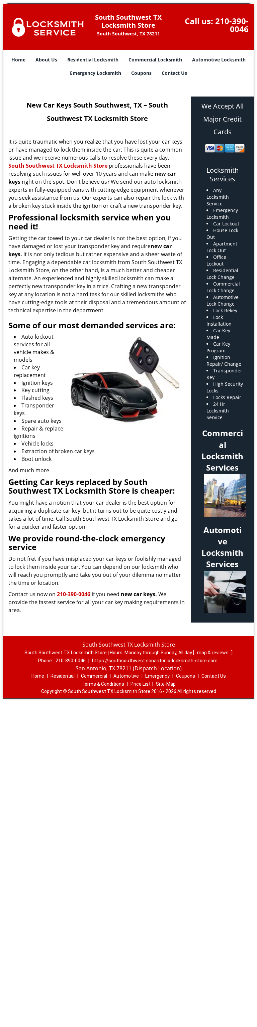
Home (18, 59)
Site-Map (166, 684)
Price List (141, 684)
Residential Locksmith (92, 59)
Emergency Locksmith (95, 73)
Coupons (141, 73)
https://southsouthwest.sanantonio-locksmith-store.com (155, 660)
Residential (63, 676)
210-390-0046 (232, 24)
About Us (46, 59)
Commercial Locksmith (155, 59)
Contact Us (174, 73)
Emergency (157, 676)
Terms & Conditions (103, 684)
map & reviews (213, 652)
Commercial (94, 676)
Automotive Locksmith (219, 59)
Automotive (126, 676)
